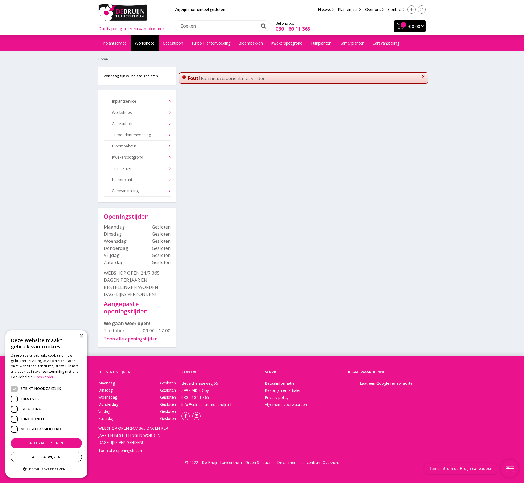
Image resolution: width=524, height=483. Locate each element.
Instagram (422, 9)
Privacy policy (276, 397)
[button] (46, 469)
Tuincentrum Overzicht (319, 462)
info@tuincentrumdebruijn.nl (206, 404)
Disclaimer (286, 462)
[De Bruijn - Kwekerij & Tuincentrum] (122, 12)
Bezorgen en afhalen (283, 390)
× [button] (81, 336)
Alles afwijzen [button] (46, 457)
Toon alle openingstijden (130, 339)
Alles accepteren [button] (46, 443)
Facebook (411, 9)
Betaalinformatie (279, 383)
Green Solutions (259, 462)
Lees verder (43, 377)
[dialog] (46, 404)
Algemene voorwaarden (286, 404)
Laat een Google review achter (387, 383)
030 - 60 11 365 (293, 28)
